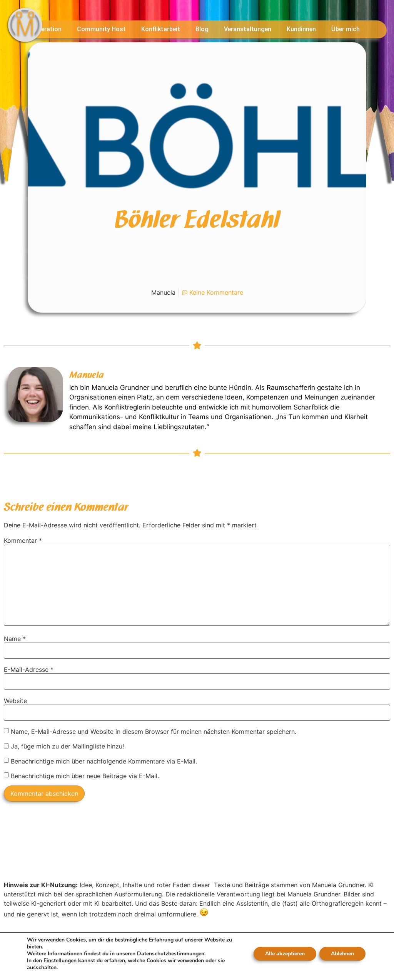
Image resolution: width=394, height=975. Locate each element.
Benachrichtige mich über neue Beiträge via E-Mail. (85, 776)
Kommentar (23, 540)
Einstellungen (60, 960)
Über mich (345, 29)
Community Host (101, 29)
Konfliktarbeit (160, 29)
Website (15, 701)
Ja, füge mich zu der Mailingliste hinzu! (66, 746)
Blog (202, 29)
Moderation (45, 29)
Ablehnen (342, 953)
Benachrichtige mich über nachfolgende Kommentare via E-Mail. (104, 761)
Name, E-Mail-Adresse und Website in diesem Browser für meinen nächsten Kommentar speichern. (153, 731)
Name (15, 639)
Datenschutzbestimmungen (170, 953)
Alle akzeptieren (285, 953)
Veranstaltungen (247, 29)
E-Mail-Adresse (28, 669)
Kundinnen (301, 29)
